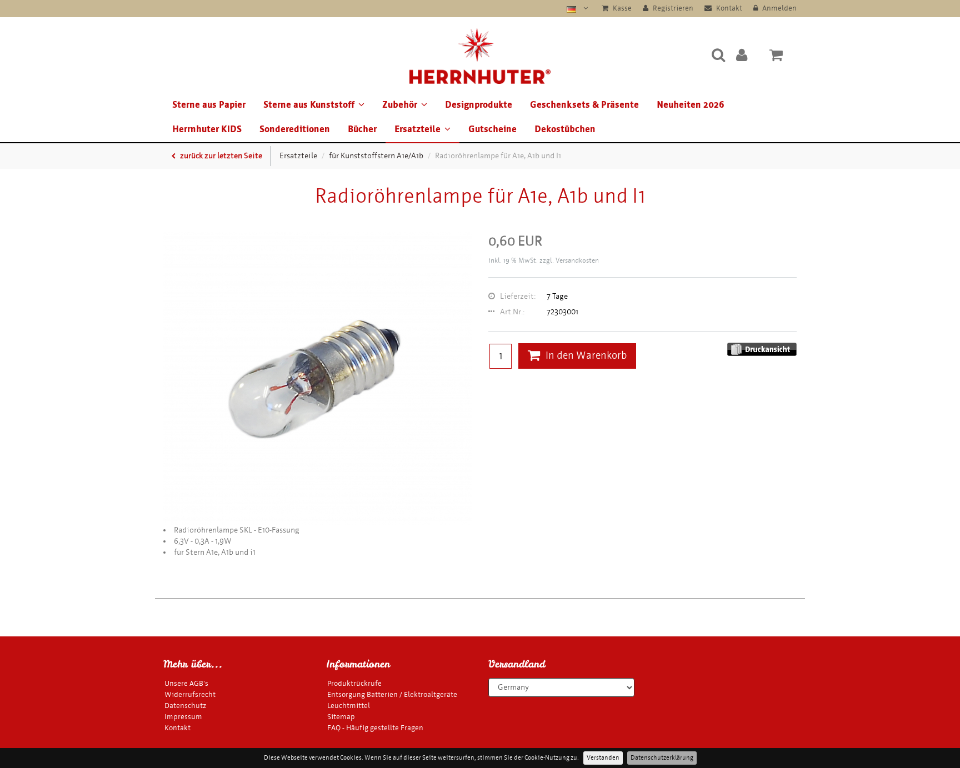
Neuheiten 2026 (690, 104)
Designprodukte (478, 104)
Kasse (621, 8)
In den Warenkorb (586, 356)
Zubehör (399, 104)
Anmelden (779, 8)
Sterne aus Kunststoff (308, 104)
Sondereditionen (294, 129)
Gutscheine (492, 129)
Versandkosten (577, 260)
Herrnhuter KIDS (207, 129)
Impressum (183, 716)
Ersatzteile (417, 129)
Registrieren (672, 8)
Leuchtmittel (348, 705)
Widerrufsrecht (190, 694)
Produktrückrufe (354, 683)
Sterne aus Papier (209, 104)
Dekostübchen (565, 129)
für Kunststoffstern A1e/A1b (376, 155)
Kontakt (728, 8)
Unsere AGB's (186, 683)
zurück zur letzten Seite (220, 155)
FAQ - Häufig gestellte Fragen (375, 728)
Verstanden (603, 757)
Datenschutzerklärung (662, 757)
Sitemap (341, 716)
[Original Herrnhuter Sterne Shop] (480, 54)
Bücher (362, 129)
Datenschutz (185, 705)
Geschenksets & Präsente (584, 104)
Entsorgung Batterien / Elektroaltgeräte (392, 694)
